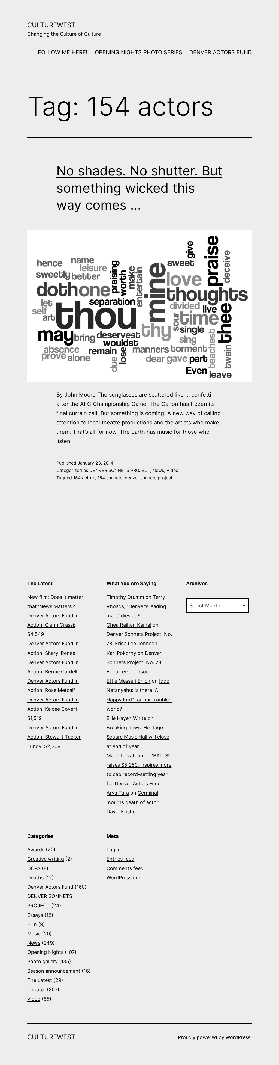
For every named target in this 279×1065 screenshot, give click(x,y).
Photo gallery (42, 961)
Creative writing (45, 859)
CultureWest (51, 25)
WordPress (238, 1037)
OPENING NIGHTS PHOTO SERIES (138, 52)
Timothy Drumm (125, 597)
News (158, 470)
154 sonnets (110, 477)
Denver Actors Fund (50, 887)
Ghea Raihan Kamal (129, 625)
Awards (35, 849)
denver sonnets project (148, 477)
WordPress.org (124, 877)
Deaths (35, 877)
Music (34, 933)
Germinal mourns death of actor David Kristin (133, 802)
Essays (35, 915)
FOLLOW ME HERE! (62, 52)
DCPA (33, 868)
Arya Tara (118, 793)
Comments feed (125, 868)
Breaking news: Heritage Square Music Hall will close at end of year (138, 737)
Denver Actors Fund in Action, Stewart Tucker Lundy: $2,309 (54, 737)
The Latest (39, 980)
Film (32, 924)
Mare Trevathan (125, 755)
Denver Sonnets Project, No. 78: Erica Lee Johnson (135, 662)
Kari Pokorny (121, 653)
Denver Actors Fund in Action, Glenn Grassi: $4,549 (53, 625)
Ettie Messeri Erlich (128, 681)
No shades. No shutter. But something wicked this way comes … (139, 188)
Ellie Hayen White (126, 718)
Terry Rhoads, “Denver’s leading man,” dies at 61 (136, 606)
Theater (36, 989)
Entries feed (120, 859)
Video (172, 470)
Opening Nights (45, 952)
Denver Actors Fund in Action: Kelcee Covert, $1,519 (53, 709)
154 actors (84, 477)
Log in (114, 849)
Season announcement (53, 971)
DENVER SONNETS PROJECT (119, 470)
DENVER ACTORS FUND (220, 52)
